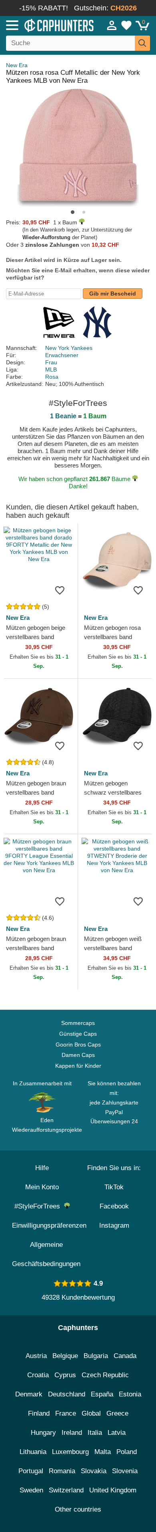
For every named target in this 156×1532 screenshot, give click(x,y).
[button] (72, 212)
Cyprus (65, 1375)
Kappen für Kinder (78, 1066)
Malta (102, 1452)
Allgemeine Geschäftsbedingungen (46, 1254)
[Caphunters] (45, 25)
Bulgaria (96, 1356)
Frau (51, 362)
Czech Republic (105, 1375)
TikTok (114, 1187)
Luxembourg (70, 1452)
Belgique (65, 1356)
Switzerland (66, 1490)
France (65, 1413)
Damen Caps (78, 1055)
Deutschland (66, 1394)
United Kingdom (112, 1490)
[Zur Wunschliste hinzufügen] (60, 590)
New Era (17, 65)
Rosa (51, 377)
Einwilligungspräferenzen (49, 1225)
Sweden (31, 1490)
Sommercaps (78, 1023)
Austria (36, 1356)
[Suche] (142, 43)
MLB (51, 369)
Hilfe (42, 1168)
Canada (125, 1356)
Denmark (28, 1394)
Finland (39, 1413)
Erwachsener (61, 355)
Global (91, 1413)
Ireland (72, 1432)
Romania (62, 1471)
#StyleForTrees (39, 1206)
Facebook (114, 1206)
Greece (117, 1413)
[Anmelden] (112, 25)
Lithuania (33, 1452)
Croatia (38, 1375)
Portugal (30, 1471)
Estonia (130, 1394)
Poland (126, 1452)
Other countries (78, 1509)
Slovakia (93, 1471)
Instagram (114, 1225)
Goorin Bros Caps (78, 1044)
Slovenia (125, 1471)
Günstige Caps (78, 1034)
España (102, 1394)
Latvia (117, 1432)
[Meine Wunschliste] (126, 25)
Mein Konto (42, 1187)
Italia (95, 1432)
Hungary (43, 1432)
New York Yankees (68, 348)
